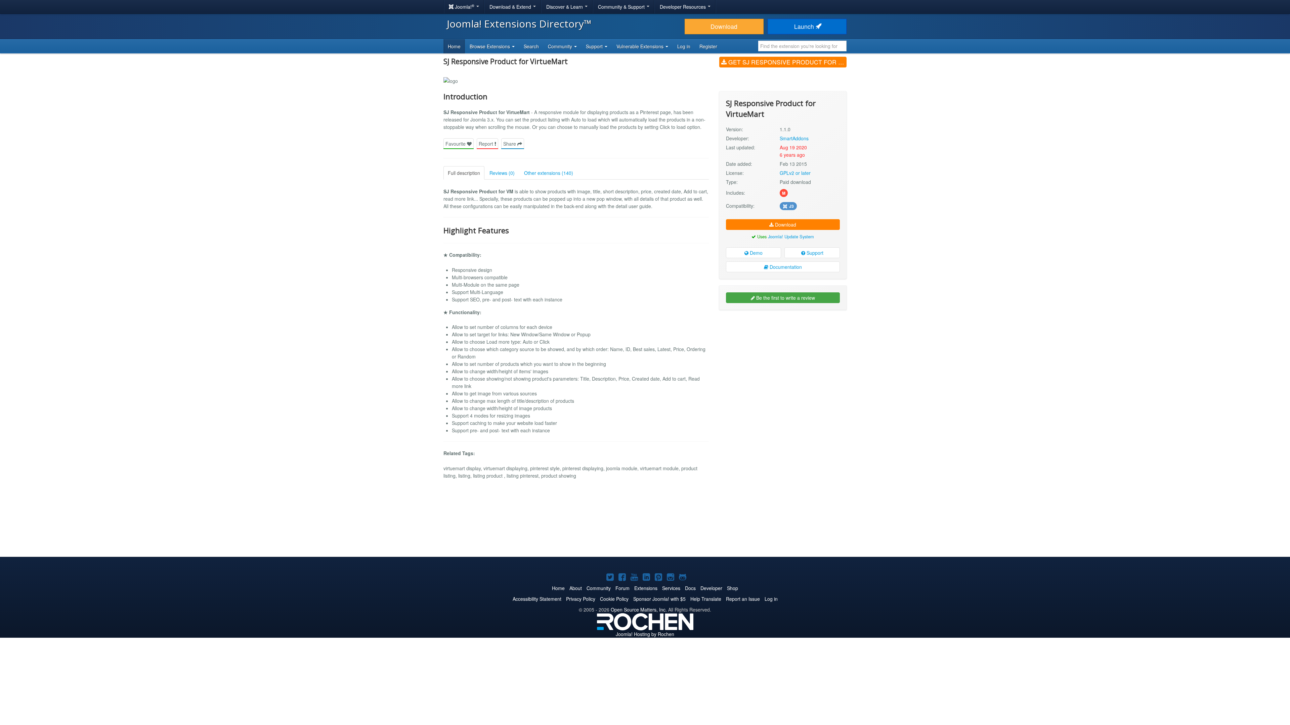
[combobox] (802, 46)
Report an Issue (743, 598)
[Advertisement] (783, 358)
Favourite (456, 143)
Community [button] (560, 46)
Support (814, 252)
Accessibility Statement (537, 598)
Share (510, 143)
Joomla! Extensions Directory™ (519, 24)
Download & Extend (510, 6)
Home (454, 46)
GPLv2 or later (795, 173)
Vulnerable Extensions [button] (640, 46)
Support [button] (595, 46)
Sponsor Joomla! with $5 (659, 598)
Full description (464, 173)
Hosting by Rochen (645, 634)
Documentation (785, 266)
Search (531, 46)
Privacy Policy (580, 598)
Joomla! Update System (791, 236)
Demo (755, 252)
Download (724, 26)
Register (708, 46)
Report (486, 143)
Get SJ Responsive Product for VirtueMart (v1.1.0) (787, 62)
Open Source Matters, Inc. (639, 609)
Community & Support (622, 6)
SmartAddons (794, 138)
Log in (683, 46)
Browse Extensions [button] (490, 46)
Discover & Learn (565, 6)
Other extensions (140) (548, 173)
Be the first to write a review (785, 297)
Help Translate (705, 598)
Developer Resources (683, 6)
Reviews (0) (502, 173)
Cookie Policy (614, 598)
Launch (805, 26)
